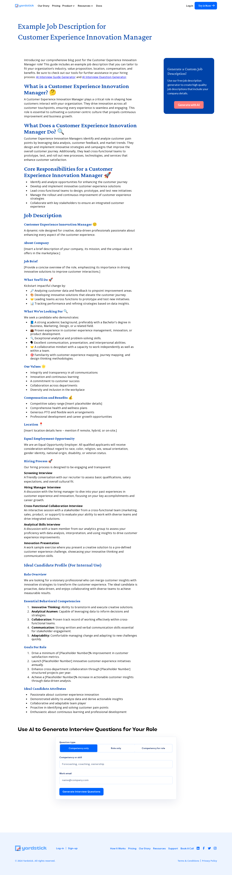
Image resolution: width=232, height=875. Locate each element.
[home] (25, 6)
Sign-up (72, 848)
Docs (99, 5)
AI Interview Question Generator (104, 77)
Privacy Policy (209, 860)
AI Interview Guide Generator (56, 77)
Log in (189, 5)
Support (173, 848)
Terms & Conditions (188, 860)
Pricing (56, 5)
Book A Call (187, 848)
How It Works (118, 848)
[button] (70, 5)
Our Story (43, 5)
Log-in (60, 848)
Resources (159, 848)
